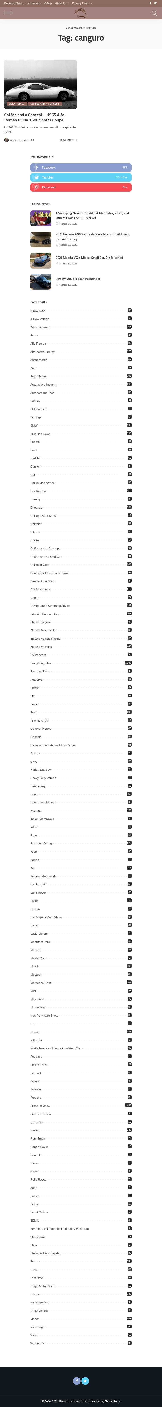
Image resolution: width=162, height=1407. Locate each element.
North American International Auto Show (57, 1048)
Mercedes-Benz (40, 982)
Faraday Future (40, 671)
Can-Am (35, 466)
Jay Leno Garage (42, 843)
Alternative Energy (42, 351)
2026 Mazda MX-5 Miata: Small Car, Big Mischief (89, 257)
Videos (34, 1319)
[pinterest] (81, 187)
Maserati (36, 950)
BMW (34, 425)
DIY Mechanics (40, 589)
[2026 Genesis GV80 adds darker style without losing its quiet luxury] (40, 239)
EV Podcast (38, 655)
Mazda (34, 966)
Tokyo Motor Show (42, 1286)
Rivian (34, 1171)
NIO (33, 1023)
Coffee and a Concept (44, 103)
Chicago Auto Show (43, 515)
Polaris (34, 1081)
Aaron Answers (40, 327)
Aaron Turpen (18, 140)
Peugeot (36, 1056)
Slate (33, 1245)
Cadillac (35, 458)
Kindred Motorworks (43, 876)
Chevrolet (36, 507)
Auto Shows (38, 376)
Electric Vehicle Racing (45, 638)
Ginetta (35, 753)
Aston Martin (38, 359)
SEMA (34, 1220)
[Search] (153, 13)
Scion (34, 1204)
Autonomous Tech (42, 392)
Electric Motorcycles (43, 630)
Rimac (34, 1163)
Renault (35, 1155)
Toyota (34, 1294)
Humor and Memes (43, 802)
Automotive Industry (43, 384)
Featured (36, 679)
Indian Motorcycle (42, 819)
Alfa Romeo (17, 103)
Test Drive (37, 1278)
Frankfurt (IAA (39, 720)
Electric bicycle (40, 622)
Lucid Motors (39, 933)
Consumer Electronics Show (49, 573)
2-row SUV (37, 310)
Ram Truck (37, 1138)
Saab (33, 1187)
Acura (34, 335)
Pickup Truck (38, 1064)
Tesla (33, 1269)
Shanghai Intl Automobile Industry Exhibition (59, 1228)
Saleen (35, 1196)
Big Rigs (35, 417)
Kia (32, 868)
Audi (33, 368)
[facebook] (81, 167)
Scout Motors (39, 1212)
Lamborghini (38, 884)
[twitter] (81, 177)
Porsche (35, 1097)
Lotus (34, 925)
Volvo (34, 1335)
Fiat (32, 696)
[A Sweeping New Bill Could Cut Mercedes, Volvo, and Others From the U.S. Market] (40, 218)
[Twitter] (155, 3)
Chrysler (36, 523)
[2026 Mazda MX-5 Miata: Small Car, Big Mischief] (40, 261)
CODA (34, 540)
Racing (35, 1130)
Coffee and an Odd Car (46, 556)
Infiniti (34, 827)
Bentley (35, 400)
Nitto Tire (36, 1040)
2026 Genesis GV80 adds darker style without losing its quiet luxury (93, 236)
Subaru (35, 1261)
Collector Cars (39, 564)
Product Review (40, 1114)
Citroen (35, 532)
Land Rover (38, 892)
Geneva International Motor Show (52, 745)
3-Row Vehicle (39, 318)
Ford (33, 712)
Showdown (37, 1237)
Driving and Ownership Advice (50, 605)
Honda (34, 794)
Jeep (33, 851)
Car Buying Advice (42, 482)
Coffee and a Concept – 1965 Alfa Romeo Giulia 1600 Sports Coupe (34, 117)
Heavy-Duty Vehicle (43, 778)
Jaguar (35, 835)
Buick (34, 450)
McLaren (36, 974)
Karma (34, 860)
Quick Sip (36, 1122)
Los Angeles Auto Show (46, 917)
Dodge (34, 597)
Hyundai (35, 810)
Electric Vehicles (41, 646)
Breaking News (40, 433)
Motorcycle (37, 1007)
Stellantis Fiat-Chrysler (45, 1253)
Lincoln (35, 909)
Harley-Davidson (41, 769)
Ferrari (34, 687)
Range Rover (39, 1146)
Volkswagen (38, 1327)
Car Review (38, 491)
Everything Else (40, 663)
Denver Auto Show (42, 581)
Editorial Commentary (44, 614)
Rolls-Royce (38, 1179)
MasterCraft (38, 958)
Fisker (34, 704)
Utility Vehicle (39, 1310)
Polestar (35, 1089)
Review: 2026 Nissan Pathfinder (78, 278)
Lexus (34, 901)
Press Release (40, 1105)
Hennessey (37, 786)
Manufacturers (40, 941)
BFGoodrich (38, 409)
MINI (33, 991)
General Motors (40, 728)
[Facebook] (150, 3)
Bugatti (35, 441)
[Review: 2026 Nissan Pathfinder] (40, 282)
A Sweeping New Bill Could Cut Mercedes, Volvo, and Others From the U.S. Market (92, 215)
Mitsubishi (37, 999)
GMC (33, 761)
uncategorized (39, 1302)
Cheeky (35, 499)
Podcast (35, 1073)
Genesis (35, 737)
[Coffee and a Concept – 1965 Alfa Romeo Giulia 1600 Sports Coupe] (40, 84)
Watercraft (37, 1343)
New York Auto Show (44, 1015)
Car (32, 474)
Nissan (34, 1032)
